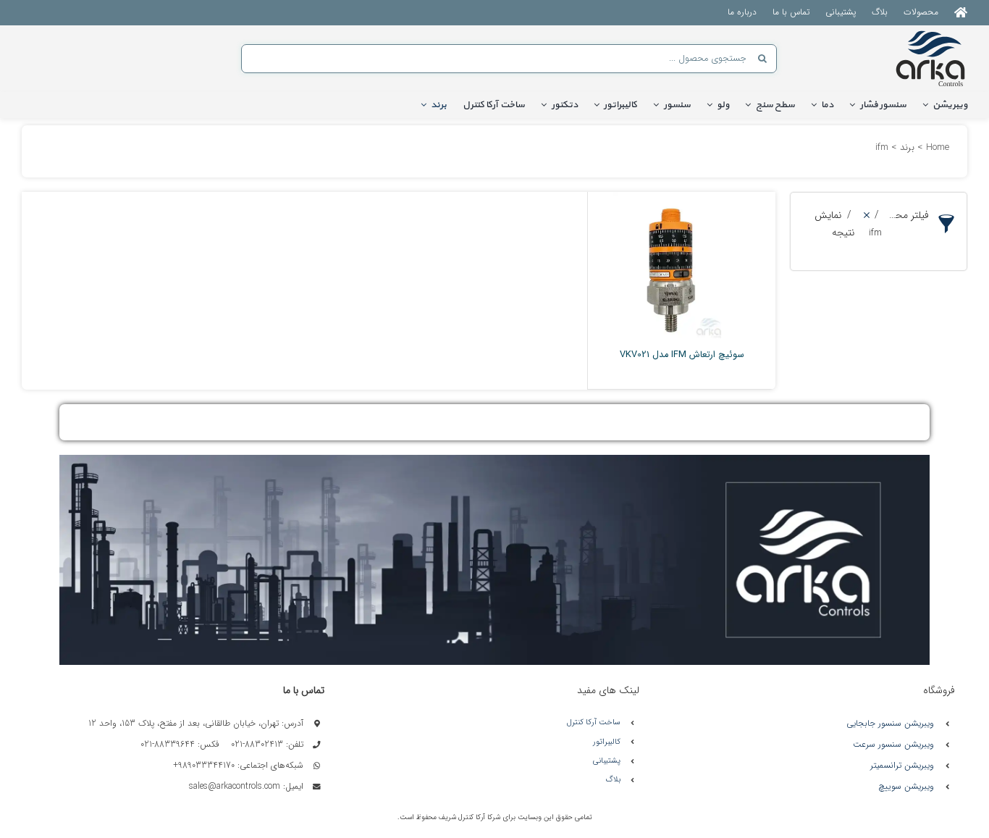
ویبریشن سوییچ (906, 786)
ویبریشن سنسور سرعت (893, 744)
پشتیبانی (606, 761)
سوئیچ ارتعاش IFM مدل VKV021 (682, 355)
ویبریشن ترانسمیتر (902, 765)
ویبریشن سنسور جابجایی (890, 723)
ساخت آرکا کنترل (593, 722)
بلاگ (612, 780)
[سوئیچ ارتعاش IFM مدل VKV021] (670, 268)
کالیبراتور (606, 742)
